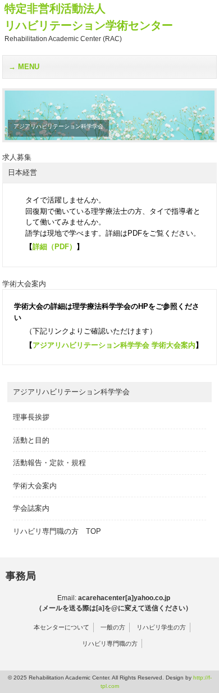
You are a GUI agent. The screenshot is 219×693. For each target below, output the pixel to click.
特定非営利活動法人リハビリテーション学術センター (88, 22)
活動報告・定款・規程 (49, 462)
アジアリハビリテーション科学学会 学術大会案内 (114, 345)
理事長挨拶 (31, 417)
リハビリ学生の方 (161, 627)
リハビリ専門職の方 (110, 643)
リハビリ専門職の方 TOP (57, 531)
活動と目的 (31, 440)
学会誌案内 (31, 508)
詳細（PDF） (54, 246)
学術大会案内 (35, 486)
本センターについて (61, 627)
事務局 (21, 576)
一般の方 (113, 627)
